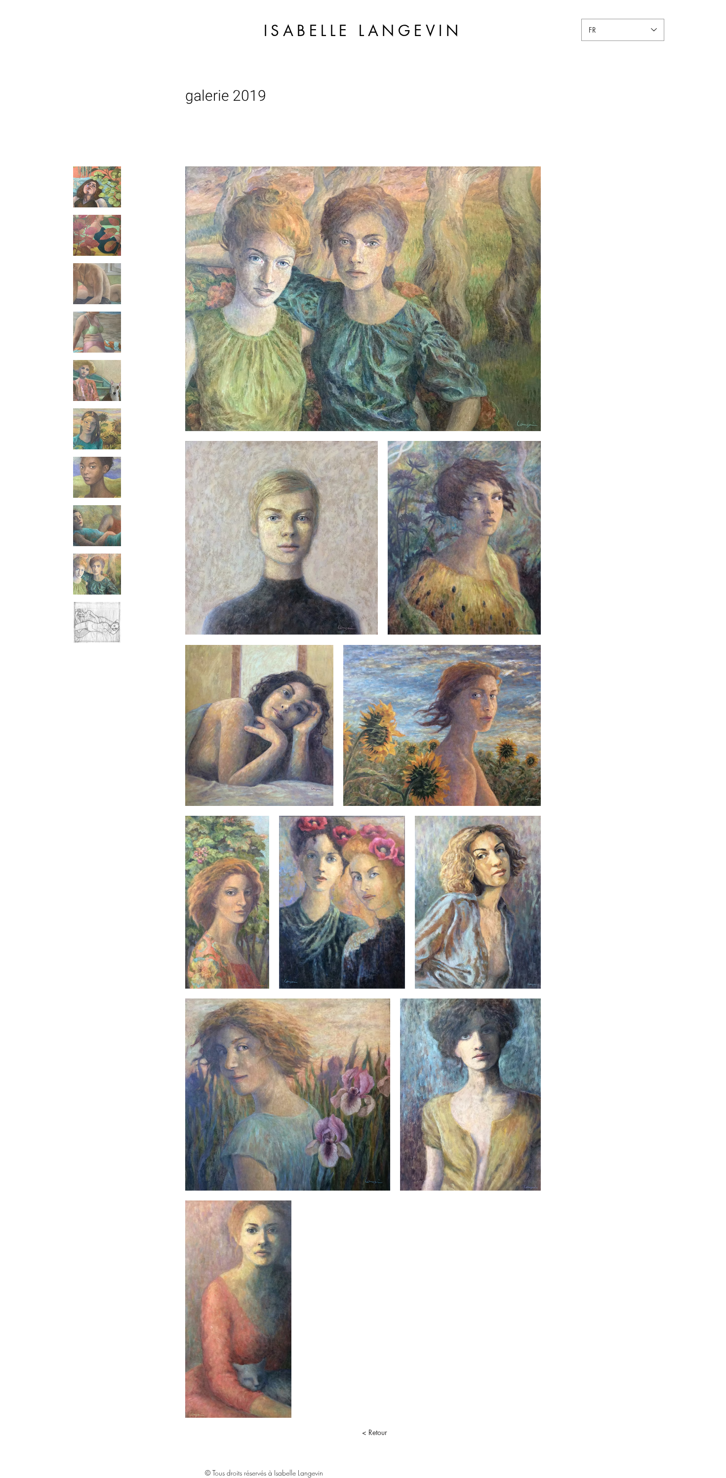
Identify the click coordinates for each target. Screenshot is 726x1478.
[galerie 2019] (97, 574)
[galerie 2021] (97, 477)
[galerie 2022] (97, 428)
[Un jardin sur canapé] (97, 186)
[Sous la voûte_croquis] (97, 622)
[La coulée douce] (97, 235)
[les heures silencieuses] (97, 380)
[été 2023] (97, 332)
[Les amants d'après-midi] (97, 283)
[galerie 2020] (97, 525)
